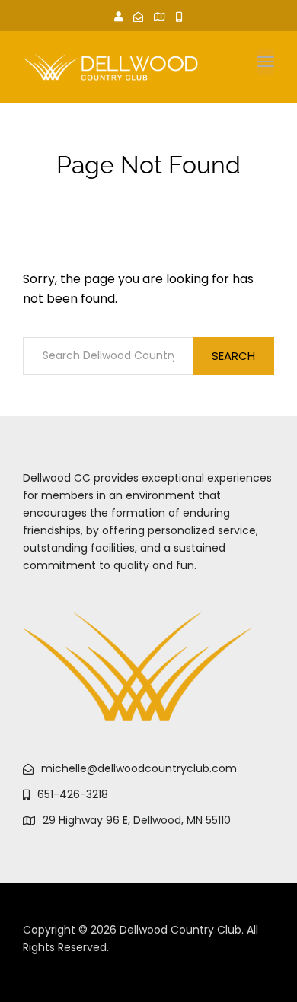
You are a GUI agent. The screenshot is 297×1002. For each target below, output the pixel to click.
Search (233, 356)
